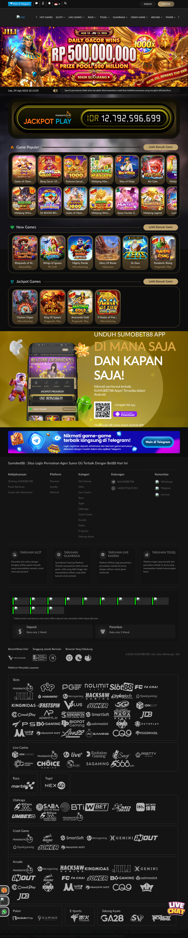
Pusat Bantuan (16, 487)
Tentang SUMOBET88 (20, 481)
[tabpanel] (94, 56)
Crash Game (138, 17)
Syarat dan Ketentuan (20, 492)
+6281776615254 (127, 488)
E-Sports (83, 531)
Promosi (54, 481)
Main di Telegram (21, 4)
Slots (59, 17)
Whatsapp (167, 482)
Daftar (166, 4)
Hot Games (46, 17)
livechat (165, 494)
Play (63, 121)
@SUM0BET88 (125, 482)
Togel (104, 17)
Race (91, 17)
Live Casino (75, 17)
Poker (170, 17)
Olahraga (119, 17)
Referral (54, 492)
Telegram (166, 488)
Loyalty (54, 487)
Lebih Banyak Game (161, 147)
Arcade (155, 17)
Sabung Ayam (86, 536)
